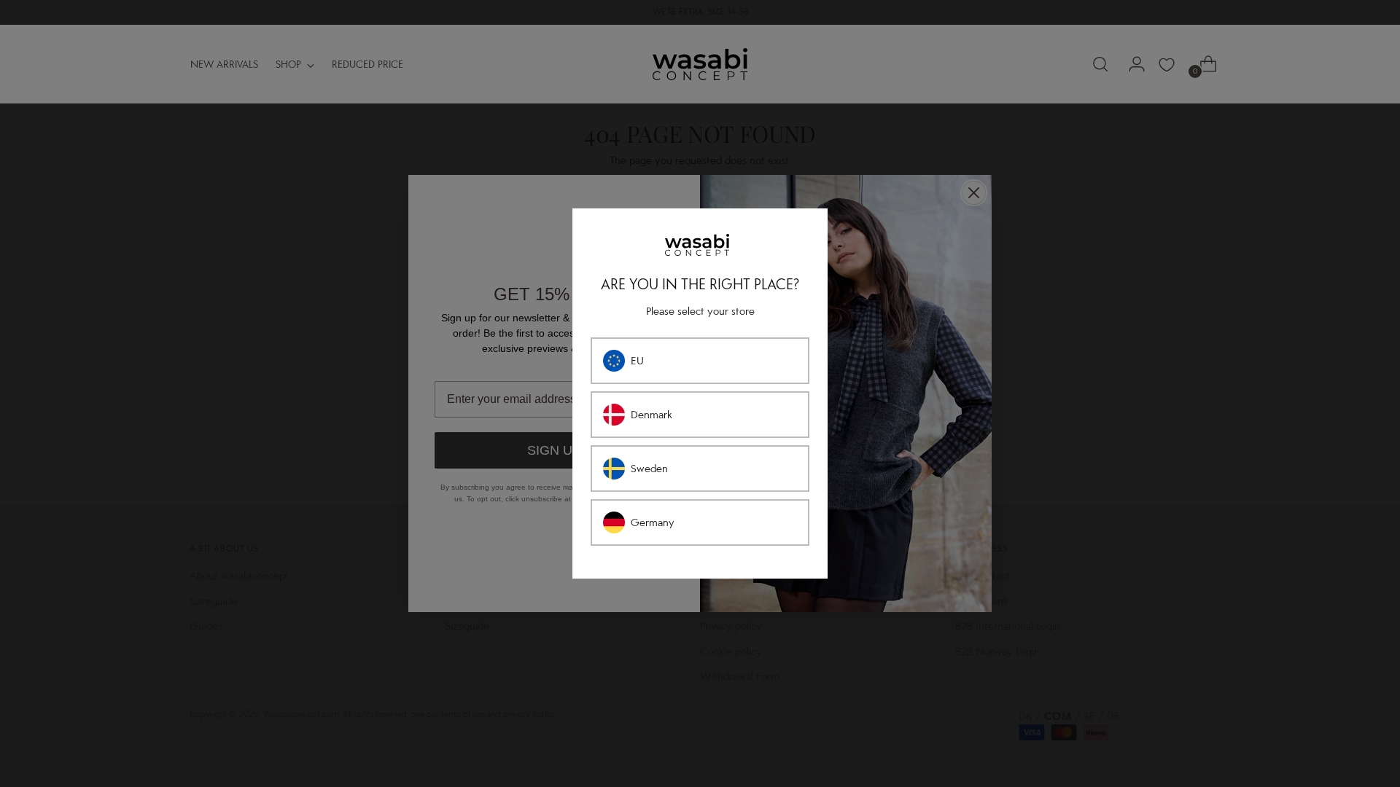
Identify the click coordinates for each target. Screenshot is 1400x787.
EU (637, 360)
